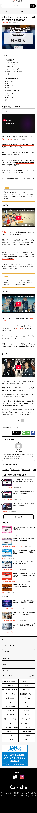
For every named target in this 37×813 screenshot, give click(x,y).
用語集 (27, 740)
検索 (32, 6)
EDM (10, 723)
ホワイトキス (10, 85)
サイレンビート (11, 93)
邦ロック (4, 592)
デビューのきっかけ (12, 62)
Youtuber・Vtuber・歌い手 (8, 535)
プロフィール (15, 469)
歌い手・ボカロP (10, 698)
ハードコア (10, 740)
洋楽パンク (27, 727)
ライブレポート (27, 731)
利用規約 (28, 794)
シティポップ (10, 710)
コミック (4, 558)
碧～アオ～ (10, 97)
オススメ (6, 469)
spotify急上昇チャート (27, 723)
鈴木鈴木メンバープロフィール (14, 71)
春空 (8, 88)
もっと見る (23, 517)
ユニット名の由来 (12, 64)
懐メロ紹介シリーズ (26, 719)
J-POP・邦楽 (5, 22)
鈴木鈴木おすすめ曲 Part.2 (12, 90)
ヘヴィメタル (5, 511)
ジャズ (10, 735)
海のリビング (10, 83)
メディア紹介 (22, 793)
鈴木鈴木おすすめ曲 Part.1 (12, 78)
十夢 (8, 74)
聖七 (8, 76)
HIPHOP (26, 702)
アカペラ (26, 714)
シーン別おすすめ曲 (10, 706)
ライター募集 (26, 793)
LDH (10, 702)
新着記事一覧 (32, 793)
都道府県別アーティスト (26, 694)
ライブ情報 (27, 735)
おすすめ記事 (2, 793)
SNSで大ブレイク (12, 66)
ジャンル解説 (10, 714)
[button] (16, 433)
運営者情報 (35, 793)
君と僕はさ (10, 81)
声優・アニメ (26, 681)
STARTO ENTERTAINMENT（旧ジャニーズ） (13, 546)
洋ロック (26, 710)
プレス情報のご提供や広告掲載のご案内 (14, 793)
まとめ (7, 100)
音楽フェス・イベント (10, 719)
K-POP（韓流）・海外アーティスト (10, 569)
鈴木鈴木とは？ (9, 60)
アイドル (10, 685)
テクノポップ (26, 706)
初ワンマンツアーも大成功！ (15, 69)
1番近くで (10, 95)
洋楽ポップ (10, 731)
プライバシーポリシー (6, 793)
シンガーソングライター (7, 487)
